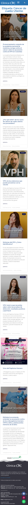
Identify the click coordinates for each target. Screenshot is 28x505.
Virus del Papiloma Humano (12, 368)
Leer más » (5, 81)
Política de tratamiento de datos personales (11, 480)
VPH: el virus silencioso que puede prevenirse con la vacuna (12, 182)
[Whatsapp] (24, 501)
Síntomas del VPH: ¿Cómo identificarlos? (12, 243)
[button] (24, 3)
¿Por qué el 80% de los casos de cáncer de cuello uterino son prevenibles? (13, 121)
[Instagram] (24, 497)
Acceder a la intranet (5, 477)
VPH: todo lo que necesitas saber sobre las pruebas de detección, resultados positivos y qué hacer (14, 308)
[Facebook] (24, 493)
